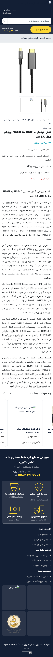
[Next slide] (10, 394)
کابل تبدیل (17, 119)
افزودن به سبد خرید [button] (29, 443)
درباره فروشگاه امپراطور (37, 581)
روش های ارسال (41, 539)
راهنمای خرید (42, 534)
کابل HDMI (26, 119)
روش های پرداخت (40, 544)
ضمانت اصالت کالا (40, 560)
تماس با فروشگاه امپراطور (36, 576)
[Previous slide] (4, 394)
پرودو (45, 128)
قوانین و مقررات (40, 565)
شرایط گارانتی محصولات (37, 555)
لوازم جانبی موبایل (29, 38)
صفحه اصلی (45, 38)
